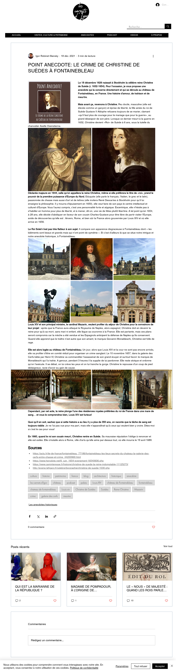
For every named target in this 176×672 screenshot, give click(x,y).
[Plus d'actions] (153, 56)
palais (84, 482)
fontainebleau (145, 482)
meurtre (67, 496)
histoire (46, 476)
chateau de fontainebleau (43, 489)
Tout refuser (140, 666)
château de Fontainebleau (120, 482)
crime (33, 496)
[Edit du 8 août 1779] (147, 567)
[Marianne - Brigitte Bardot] (36, 567)
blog (86, 476)
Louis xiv (66, 489)
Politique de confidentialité (84, 667)
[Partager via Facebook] (29, 516)
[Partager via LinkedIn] (46, 516)
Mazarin (138, 489)
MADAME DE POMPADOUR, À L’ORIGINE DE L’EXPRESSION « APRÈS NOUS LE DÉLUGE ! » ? (91, 588)
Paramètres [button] (122, 666)
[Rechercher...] (168, 26)
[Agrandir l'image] (59, 159)
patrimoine (60, 476)
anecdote (131, 476)
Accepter (160, 666)
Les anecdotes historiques (43, 504)
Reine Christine (121, 489)
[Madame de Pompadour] (92, 567)
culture (33, 476)
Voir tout (167, 546)
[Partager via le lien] (55, 516)
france (75, 476)
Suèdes (104, 489)
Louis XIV (97, 482)
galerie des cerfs (49, 496)
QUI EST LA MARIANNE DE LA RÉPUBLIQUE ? (34, 588)
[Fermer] (172, 666)
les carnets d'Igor (38, 482)
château (57, 482)
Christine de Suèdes (85, 489)
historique (116, 476)
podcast (71, 482)
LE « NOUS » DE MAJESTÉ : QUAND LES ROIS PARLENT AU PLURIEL (147, 588)
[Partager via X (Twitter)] (38, 516)
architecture (100, 476)
